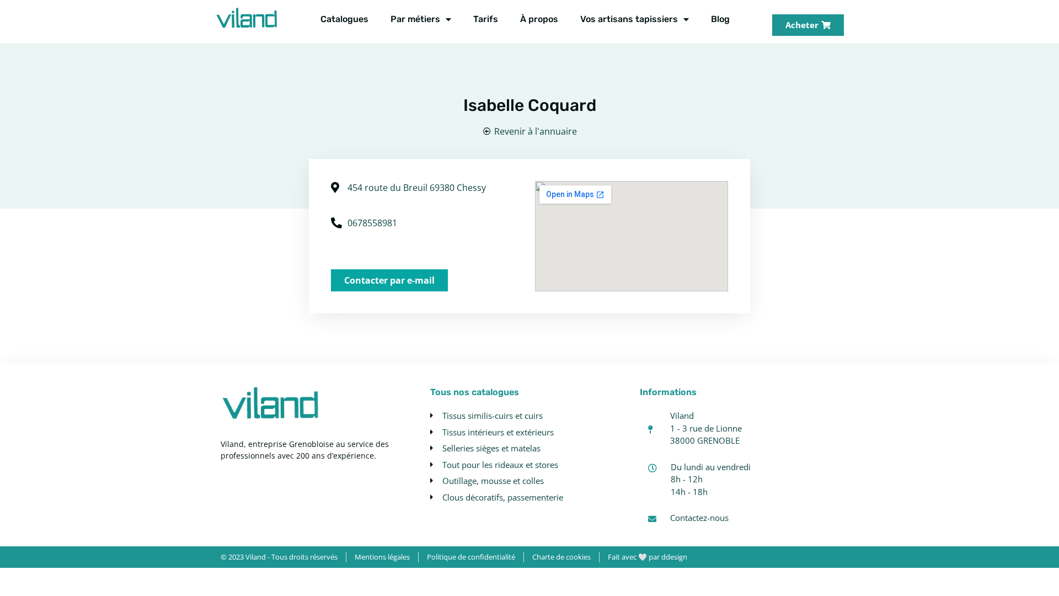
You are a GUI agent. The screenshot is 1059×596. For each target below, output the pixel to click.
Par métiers (415, 19)
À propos (539, 19)
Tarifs (485, 19)
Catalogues (344, 19)
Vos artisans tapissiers (629, 19)
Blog (720, 19)
